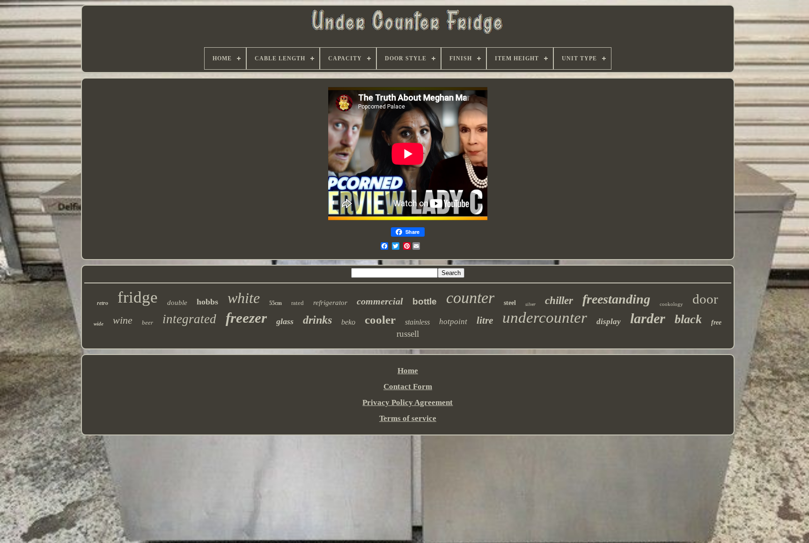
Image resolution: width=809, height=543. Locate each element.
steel (510, 302)
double (177, 302)
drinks (317, 320)
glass (285, 321)
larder (647, 318)
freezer (246, 318)
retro (102, 303)
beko (348, 322)
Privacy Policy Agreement (407, 402)
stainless (417, 322)
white (244, 298)
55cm (275, 303)
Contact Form (407, 386)
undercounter (544, 317)
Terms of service (407, 418)
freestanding (616, 299)
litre (485, 320)
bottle (424, 301)
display (608, 321)
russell (408, 334)
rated (297, 302)
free (716, 322)
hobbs (207, 301)
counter (470, 297)
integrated (189, 319)
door (705, 298)
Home (407, 370)
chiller (559, 300)
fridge (138, 297)
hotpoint (453, 321)
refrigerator (330, 302)
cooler (380, 319)
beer (147, 322)
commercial (380, 301)
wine (122, 320)
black (688, 319)
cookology (671, 304)
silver (530, 304)
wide (98, 323)
